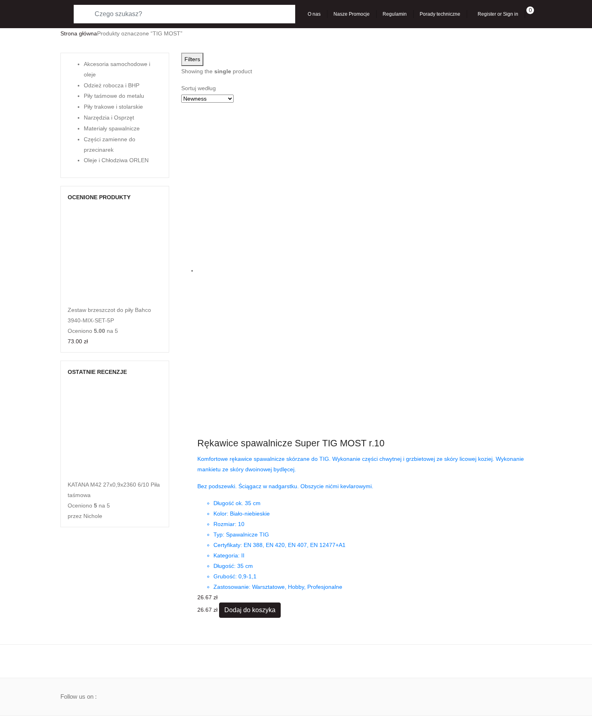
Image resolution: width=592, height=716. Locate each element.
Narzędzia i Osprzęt (109, 117)
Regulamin (395, 14)
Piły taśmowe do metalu (114, 96)
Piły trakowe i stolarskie (113, 106)
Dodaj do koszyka (249, 610)
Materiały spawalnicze (112, 128)
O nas (314, 14)
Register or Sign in (498, 14)
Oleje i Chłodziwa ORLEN (116, 160)
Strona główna (78, 33)
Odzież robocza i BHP (111, 85)
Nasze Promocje (351, 14)
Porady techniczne (440, 14)
